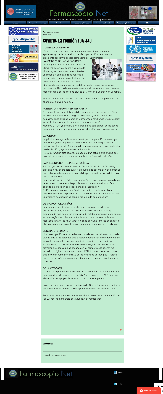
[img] (23, 40)
